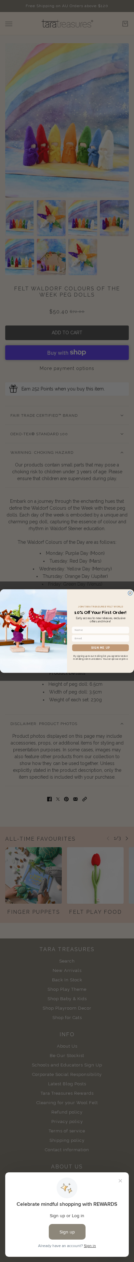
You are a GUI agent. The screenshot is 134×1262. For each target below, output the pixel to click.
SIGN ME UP (100, 647)
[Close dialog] (130, 593)
